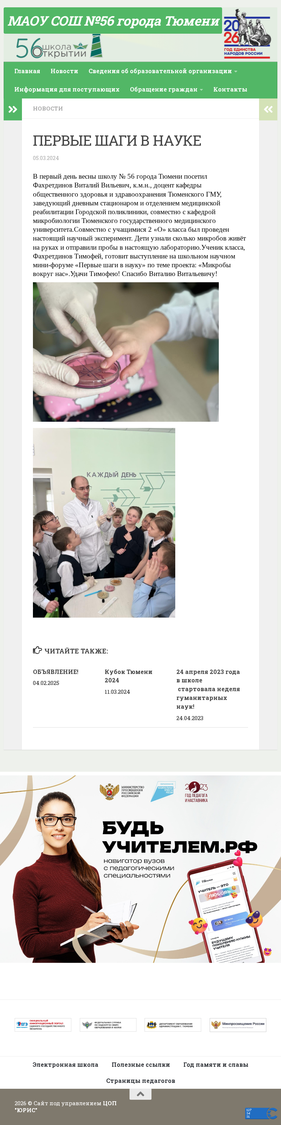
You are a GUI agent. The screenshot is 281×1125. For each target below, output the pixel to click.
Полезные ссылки (141, 1064)
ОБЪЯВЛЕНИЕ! (55, 671)
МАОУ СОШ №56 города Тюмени (112, 20)
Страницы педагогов (140, 1080)
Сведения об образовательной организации (160, 71)
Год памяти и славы (215, 1064)
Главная (27, 71)
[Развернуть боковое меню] (13, 109)
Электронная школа (65, 1064)
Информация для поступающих (67, 89)
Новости (64, 71)
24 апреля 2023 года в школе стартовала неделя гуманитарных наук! (208, 689)
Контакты (230, 89)
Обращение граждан (164, 89)
